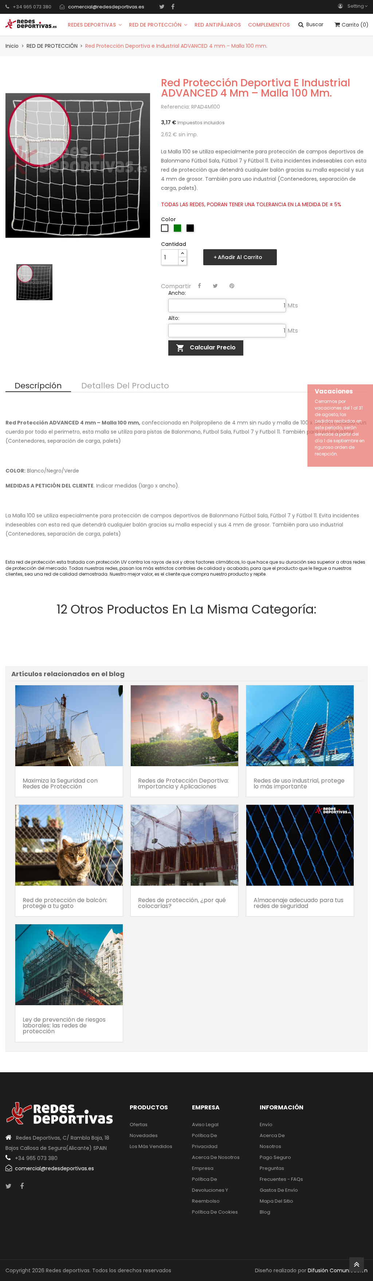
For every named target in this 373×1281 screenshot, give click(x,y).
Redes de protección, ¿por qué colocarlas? (182, 903)
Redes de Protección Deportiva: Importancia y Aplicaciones (183, 783)
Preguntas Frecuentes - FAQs (281, 1174)
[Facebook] (172, 6)
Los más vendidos (151, 1146)
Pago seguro (275, 1157)
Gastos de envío (279, 1190)
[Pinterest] (232, 286)
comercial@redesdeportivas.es (106, 6)
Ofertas (139, 1124)
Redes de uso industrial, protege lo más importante (299, 783)
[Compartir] (199, 286)
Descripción (38, 386)
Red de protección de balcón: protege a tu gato (65, 903)
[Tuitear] (215, 286)
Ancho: (177, 293)
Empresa (202, 1168)
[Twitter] (162, 6)
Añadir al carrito (240, 257)
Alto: (173, 318)
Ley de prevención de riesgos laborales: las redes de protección (64, 1025)
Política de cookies (215, 1211)
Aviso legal (205, 1124)
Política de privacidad (204, 1141)
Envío (266, 1124)
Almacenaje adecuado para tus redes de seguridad (298, 903)
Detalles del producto (125, 386)
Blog (265, 1211)
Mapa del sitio (276, 1201)
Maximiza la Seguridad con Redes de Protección (60, 783)
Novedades (144, 1135)
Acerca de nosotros (216, 1157)
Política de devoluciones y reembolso (210, 1190)
